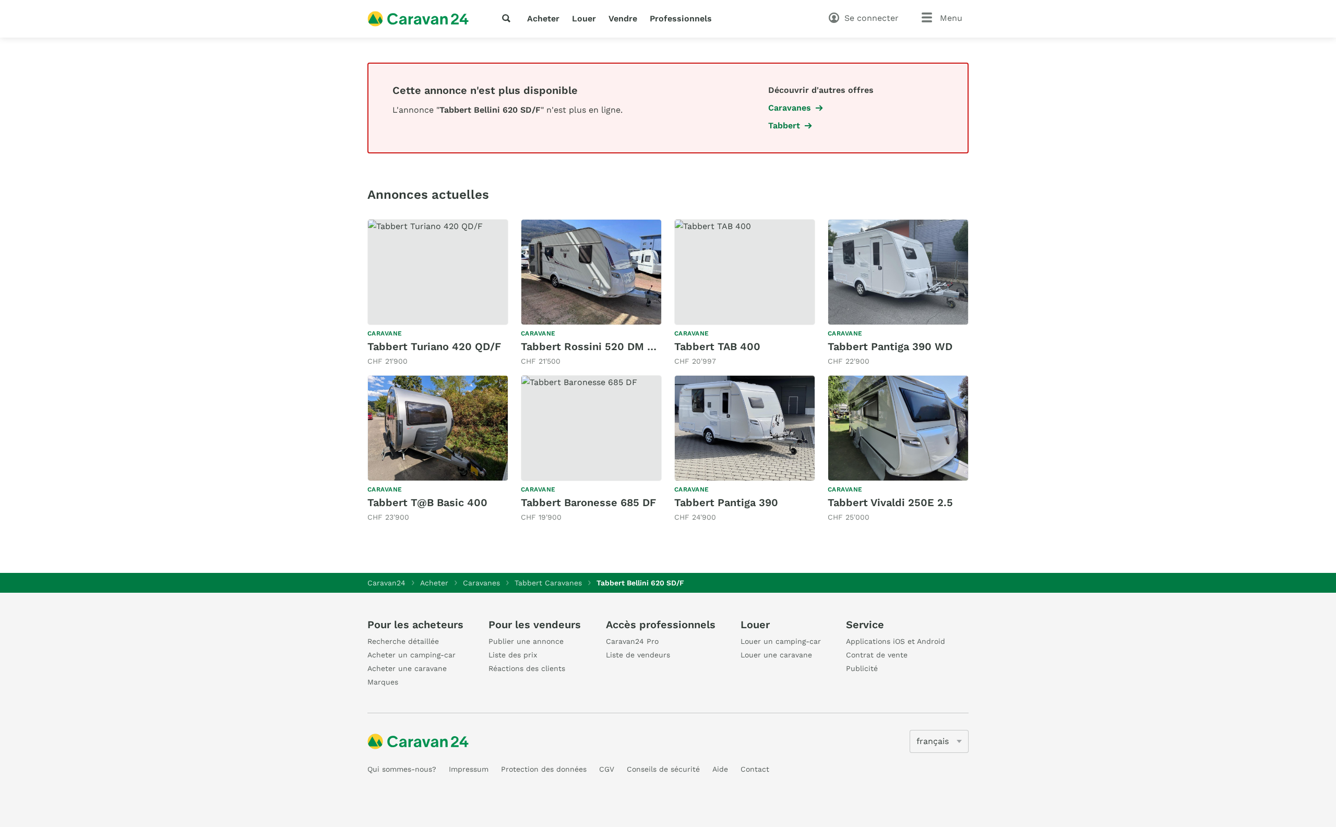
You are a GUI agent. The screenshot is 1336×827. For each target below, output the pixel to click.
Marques (382, 682)
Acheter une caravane (407, 668)
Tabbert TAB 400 (717, 346)
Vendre (623, 18)
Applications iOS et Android (895, 641)
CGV (606, 769)
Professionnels (681, 18)
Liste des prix (512, 655)
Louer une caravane (776, 655)
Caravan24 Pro (632, 641)
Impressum (468, 769)
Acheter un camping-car (411, 655)
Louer (584, 18)
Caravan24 (386, 583)
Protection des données (544, 769)
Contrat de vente (877, 655)
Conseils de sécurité (663, 769)
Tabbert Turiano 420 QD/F (434, 346)
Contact (755, 769)
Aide (720, 769)
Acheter (543, 18)
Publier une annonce (526, 641)
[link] (437, 293)
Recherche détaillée (403, 641)
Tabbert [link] (784, 125)
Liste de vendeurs (638, 655)
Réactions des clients (526, 668)
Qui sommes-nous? (401, 769)
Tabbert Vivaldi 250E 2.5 (890, 502)
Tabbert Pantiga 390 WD (890, 346)
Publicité (862, 668)
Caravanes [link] (789, 108)
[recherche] (508, 18)
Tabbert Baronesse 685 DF (588, 502)
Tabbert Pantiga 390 (726, 502)
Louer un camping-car (781, 641)
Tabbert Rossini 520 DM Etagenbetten (619, 346)
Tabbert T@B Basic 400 (427, 502)
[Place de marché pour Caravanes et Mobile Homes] (418, 19)
